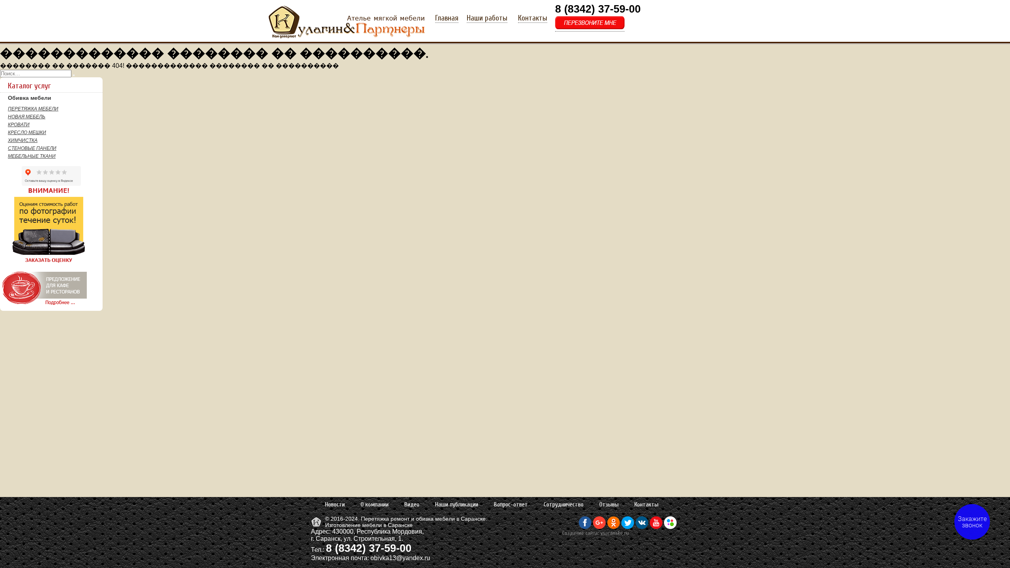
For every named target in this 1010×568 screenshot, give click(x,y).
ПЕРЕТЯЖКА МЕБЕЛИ (33, 109)
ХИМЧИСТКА (22, 140)
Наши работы (487, 18)
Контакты (532, 18)
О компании (375, 504)
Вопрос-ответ (511, 504)
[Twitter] (627, 527)
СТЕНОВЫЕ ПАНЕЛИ (32, 148)
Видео (411, 504)
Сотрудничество (564, 504)
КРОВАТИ (19, 124)
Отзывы (609, 504)
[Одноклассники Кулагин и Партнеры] (613, 527)
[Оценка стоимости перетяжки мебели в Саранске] (43, 262)
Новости (335, 504)
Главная (446, 18)
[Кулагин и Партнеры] (317, 526)
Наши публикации (456, 504)
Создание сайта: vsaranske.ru (595, 533)
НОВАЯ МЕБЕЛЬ (26, 117)
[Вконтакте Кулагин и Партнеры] (642, 527)
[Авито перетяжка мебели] (670, 527)
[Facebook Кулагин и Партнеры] (585, 527)
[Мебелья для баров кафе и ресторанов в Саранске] (43, 304)
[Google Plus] (599, 527)
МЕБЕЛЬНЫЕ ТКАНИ (32, 156)
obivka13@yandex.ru (400, 558)
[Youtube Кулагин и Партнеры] (656, 527)
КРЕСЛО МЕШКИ (27, 132)
